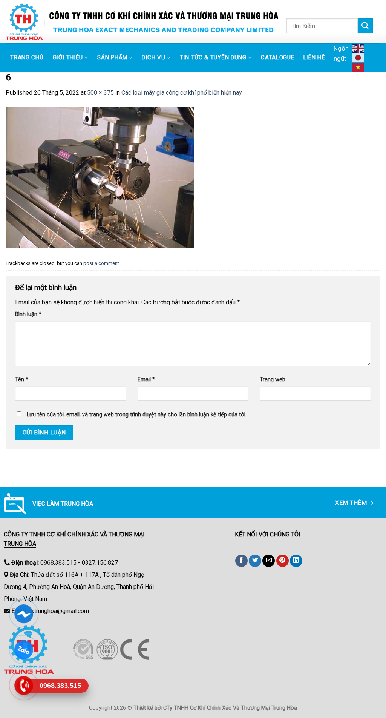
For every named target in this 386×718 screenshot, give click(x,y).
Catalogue (277, 57)
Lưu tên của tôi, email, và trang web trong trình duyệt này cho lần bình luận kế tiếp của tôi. (137, 414)
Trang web (272, 379)
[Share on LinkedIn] (296, 561)
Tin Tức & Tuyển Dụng (213, 57)
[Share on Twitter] (255, 561)
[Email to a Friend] (268, 561)
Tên (21, 379)
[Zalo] (23, 649)
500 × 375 (100, 92)
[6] (100, 177)
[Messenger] (23, 613)
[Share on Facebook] (241, 561)
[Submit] (365, 25)
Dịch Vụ (153, 57)
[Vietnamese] (359, 66)
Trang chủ (26, 57)
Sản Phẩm (112, 57)
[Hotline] (23, 685)
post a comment (101, 263)
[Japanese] (359, 57)
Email (146, 379)
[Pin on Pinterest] (282, 561)
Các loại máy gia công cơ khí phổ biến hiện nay (181, 92)
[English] (359, 48)
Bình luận (28, 314)
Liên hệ (314, 57)
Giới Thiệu (68, 57)
